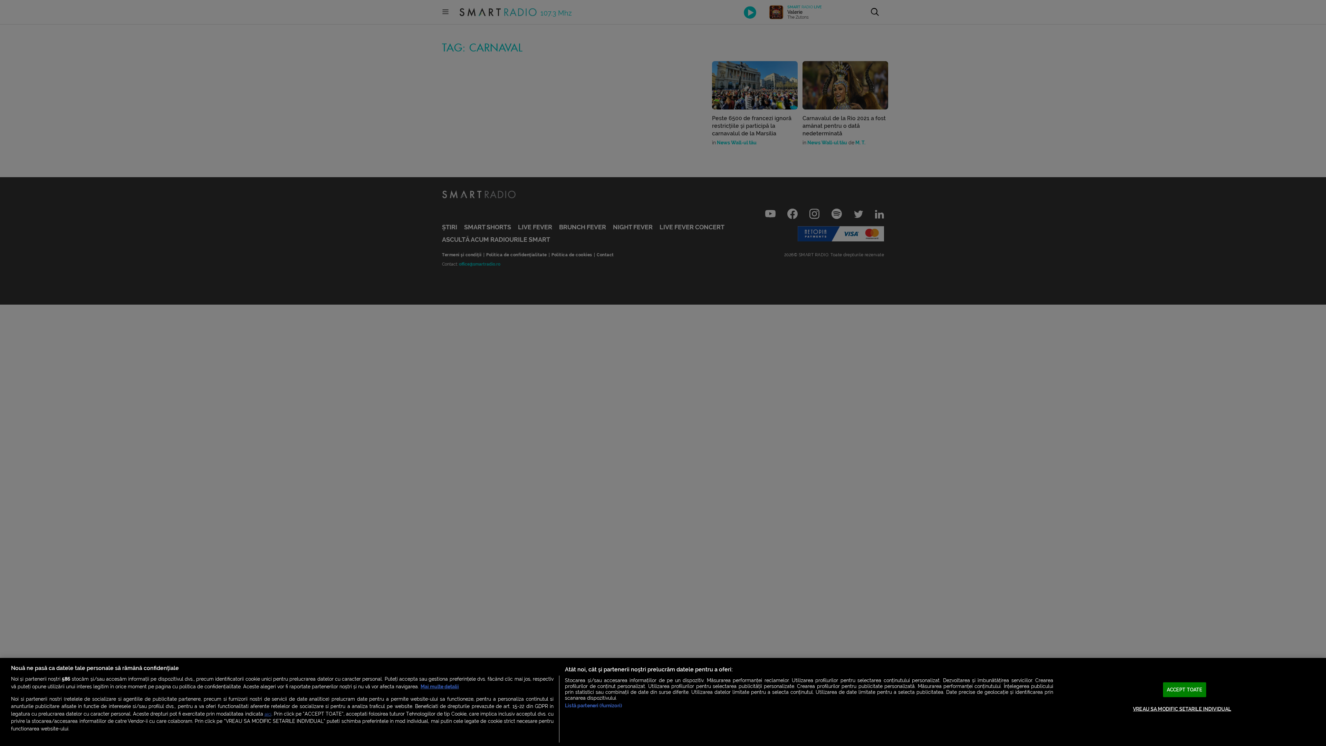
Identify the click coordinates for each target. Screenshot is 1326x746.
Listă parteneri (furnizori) (593, 706)
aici (268, 714)
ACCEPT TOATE (1185, 689)
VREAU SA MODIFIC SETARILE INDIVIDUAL (1182, 709)
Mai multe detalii (440, 687)
